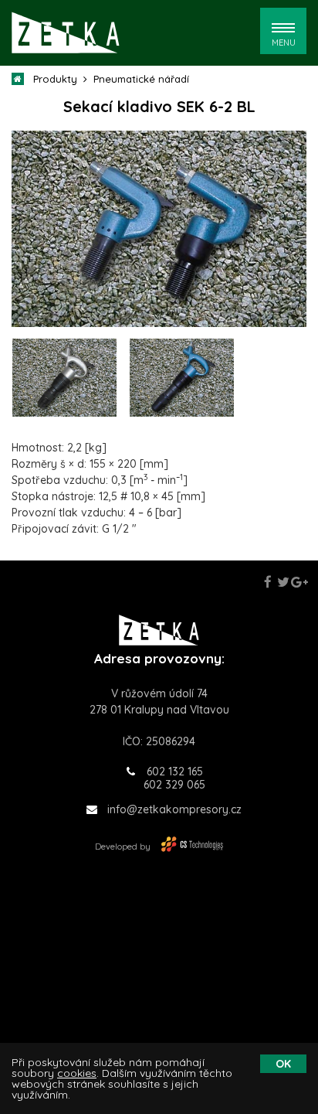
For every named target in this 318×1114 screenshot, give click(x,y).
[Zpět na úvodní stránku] (66, 32)
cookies (76, 1073)
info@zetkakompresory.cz (174, 809)
